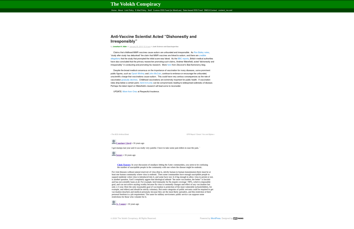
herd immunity (146, 82)
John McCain (155, 73)
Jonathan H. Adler (120, 46)
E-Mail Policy (140, 10)
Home (114, 10)
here (169, 64)
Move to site (151, 14)
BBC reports (183, 58)
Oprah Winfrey (138, 73)
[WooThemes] (238, 218)
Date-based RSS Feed (193, 10)
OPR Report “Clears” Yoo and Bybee (200, 134)
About (120, 10)
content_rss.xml (225, 10)
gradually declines (129, 79)
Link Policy (129, 10)
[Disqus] (163, 173)
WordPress (216, 218)
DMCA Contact (210, 10)
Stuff (150, 10)
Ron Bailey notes (201, 52)
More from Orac (130, 91)
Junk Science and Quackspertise (166, 46)
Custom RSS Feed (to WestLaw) (167, 10)
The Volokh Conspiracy (136, 4)
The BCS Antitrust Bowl (120, 134)
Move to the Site (126, 14)
